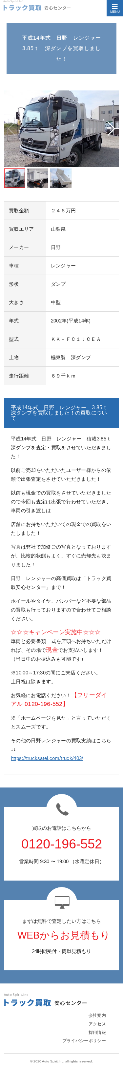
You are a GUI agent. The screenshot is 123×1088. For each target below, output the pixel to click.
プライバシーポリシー (84, 1040)
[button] (111, 129)
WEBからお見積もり (63, 935)
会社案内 (97, 1015)
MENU (115, 11)
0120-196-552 (61, 843)
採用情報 (97, 1032)
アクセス (97, 1023)
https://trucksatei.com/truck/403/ (47, 758)
